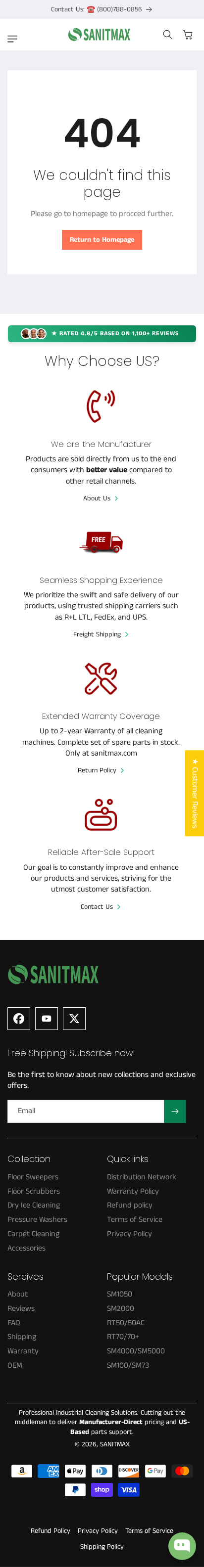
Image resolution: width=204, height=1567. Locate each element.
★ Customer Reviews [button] (195, 793)
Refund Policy (50, 1531)
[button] (14, 39)
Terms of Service (149, 1531)
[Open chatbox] (182, 1546)
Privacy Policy (98, 1531)
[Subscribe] (175, 1111)
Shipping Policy (102, 1547)
